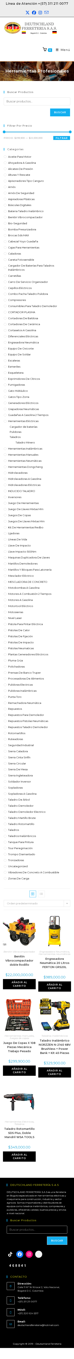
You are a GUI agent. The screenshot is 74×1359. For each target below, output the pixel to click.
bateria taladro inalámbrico (26, 211)
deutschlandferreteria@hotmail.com (38, 1325)
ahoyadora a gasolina (22, 162)
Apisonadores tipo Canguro (26, 180)
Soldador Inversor (19, 781)
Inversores (14, 497)
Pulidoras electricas (20, 684)
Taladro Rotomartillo (21, 824)
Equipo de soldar (19, 354)
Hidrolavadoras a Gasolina (24, 478)
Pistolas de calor (19, 630)
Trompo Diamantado (21, 854)
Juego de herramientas (23, 503)
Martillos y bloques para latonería (30, 569)
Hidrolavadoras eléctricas (24, 484)
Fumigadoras (16, 384)
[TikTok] (10, 1254)
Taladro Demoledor (21, 805)
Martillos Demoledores (22, 563)
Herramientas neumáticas (24, 460)
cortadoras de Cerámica (24, 324)
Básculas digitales (19, 205)
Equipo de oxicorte (21, 348)
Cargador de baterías (23, 426)
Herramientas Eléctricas (23, 421)
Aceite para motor (19, 156)
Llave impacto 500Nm (22, 551)
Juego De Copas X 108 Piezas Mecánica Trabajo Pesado (19, 1047)
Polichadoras (16, 666)
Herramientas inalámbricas (25, 448)
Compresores (17, 300)
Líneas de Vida (17, 539)
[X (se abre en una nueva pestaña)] (27, 13)
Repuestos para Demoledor (26, 714)
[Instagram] (29, 1254)
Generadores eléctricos (23, 403)
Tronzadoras (16, 860)
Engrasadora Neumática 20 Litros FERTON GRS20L (54, 963)
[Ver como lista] (41, 894)
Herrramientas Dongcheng (25, 466)
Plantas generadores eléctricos (28, 654)
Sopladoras (15, 787)
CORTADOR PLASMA (21, 312)
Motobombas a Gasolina (23, 587)
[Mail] (38, 1254)
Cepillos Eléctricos (20, 288)
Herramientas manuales (23, 454)
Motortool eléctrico (20, 606)
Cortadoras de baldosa (23, 318)
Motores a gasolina (20, 599)
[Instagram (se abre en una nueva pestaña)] (40, 13)
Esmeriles (14, 366)
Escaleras (14, 360)
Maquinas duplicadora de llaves (29, 557)
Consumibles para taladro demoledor (32, 306)
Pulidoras (15, 431)
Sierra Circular (17, 763)
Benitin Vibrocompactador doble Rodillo (19, 960)
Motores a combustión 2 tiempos (29, 593)
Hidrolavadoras (17, 472)
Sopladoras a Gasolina (22, 793)
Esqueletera (15, 372)
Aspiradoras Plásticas (21, 199)
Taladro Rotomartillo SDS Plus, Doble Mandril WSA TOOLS (19, 1133)
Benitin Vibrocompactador (25, 217)
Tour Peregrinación (20, 848)
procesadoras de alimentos (26, 678)
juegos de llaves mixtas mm (26, 521)
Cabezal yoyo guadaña (23, 241)
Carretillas (14, 275)
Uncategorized (18, 866)
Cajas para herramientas (23, 247)
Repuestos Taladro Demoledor (28, 727)
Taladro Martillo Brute (22, 817)
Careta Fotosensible (21, 259)
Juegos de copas (19, 515)
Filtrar (62, 138)
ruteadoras (15, 739)
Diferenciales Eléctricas (23, 336)
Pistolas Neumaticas (21, 648)
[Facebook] (19, 1254)
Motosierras (15, 612)
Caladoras (14, 253)
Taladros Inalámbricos (22, 836)
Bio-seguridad (17, 223)
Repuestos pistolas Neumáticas (28, 721)
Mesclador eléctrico (21, 575)
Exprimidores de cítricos (24, 378)
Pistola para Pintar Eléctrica (25, 624)
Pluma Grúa (15, 660)
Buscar (60, 112)
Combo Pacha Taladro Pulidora (28, 293)
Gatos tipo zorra (18, 396)
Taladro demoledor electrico (27, 811)
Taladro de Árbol (19, 799)
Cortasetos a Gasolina (22, 330)
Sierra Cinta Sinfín (19, 757)
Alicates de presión (20, 168)
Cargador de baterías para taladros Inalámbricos (31, 267)
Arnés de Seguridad (21, 193)
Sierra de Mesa (18, 769)
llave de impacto (19, 545)
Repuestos (15, 708)
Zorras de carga (18, 878)
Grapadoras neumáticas (23, 409)
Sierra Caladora (18, 751)
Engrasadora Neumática (23, 342)
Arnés (11, 186)
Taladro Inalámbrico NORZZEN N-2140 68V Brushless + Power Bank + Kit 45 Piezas (55, 1047)
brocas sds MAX (18, 235)
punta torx (15, 696)
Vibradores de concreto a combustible (33, 872)
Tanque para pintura (21, 842)
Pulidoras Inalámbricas (22, 690)
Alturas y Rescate (19, 174)
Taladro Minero (25, 442)
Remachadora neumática (24, 702)
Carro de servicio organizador (28, 281)
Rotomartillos (16, 733)
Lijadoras (13, 533)
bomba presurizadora (22, 229)
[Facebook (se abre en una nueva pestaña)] (34, 13)
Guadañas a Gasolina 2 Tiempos (28, 415)
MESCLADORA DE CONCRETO (27, 581)
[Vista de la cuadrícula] (32, 894)
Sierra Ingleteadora (20, 775)
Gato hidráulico (18, 390)
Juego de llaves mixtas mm (25, 509)
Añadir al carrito (19, 984)
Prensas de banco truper (24, 672)
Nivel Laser (15, 618)
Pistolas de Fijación (20, 636)
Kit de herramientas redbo (25, 527)
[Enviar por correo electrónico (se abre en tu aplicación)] (46, 13)
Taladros (15, 437)
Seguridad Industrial (21, 745)
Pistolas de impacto (21, 642)
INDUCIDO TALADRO (21, 491)
